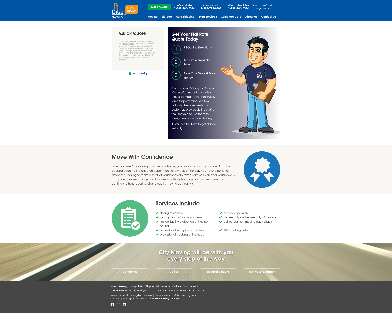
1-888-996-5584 (184, 7)
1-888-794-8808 (211, 7)
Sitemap (175, 298)
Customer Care (231, 16)
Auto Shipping (185, 16)
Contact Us (268, 16)
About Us (251, 16)
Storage (167, 16)
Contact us (130, 271)
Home (114, 286)
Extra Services (207, 16)
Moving (153, 16)
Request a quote (218, 271)
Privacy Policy (128, 43)
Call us (174, 271)
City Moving (125, 10)
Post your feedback (262, 271)
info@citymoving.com (184, 295)
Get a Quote (159, 7)
